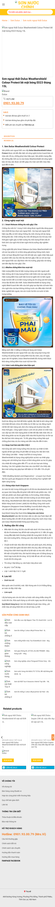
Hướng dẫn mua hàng (10, 857)
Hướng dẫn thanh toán (11, 852)
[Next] (52, 742)
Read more (8, 760)
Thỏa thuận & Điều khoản (12, 817)
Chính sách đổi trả (9, 843)
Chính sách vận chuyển (11, 848)
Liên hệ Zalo (11, 768)
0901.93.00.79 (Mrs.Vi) (29, 834)
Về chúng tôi (7, 787)
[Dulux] (7, 93)
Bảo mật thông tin (9, 822)
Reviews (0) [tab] (9, 141)
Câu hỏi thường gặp (10, 839)
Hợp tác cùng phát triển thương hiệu (16, 796)
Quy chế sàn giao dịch (10, 800)
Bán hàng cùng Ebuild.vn (12, 791)
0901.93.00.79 (13, 103)
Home (4, 20)
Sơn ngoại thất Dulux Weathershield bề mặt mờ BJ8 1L (14, 744)
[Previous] (2, 742)
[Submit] (50, 12)
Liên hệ (5, 805)
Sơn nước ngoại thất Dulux (35, 20)
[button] (3, 4)
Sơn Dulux (15, 20)
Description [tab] (9, 136)
